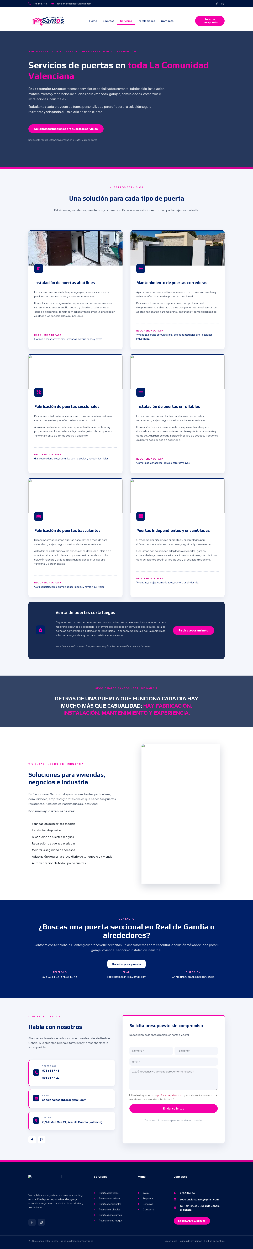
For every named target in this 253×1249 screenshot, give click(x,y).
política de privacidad (170, 1095)
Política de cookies (214, 1241)
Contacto (167, 20)
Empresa (108, 20)
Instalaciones (146, 20)
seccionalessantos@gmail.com (64, 1100)
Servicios (126, 20)
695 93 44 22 (51, 1077)
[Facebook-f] (217, 4)
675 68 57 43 (50, 1070)
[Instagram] (222, 4)
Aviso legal (171, 1241)
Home (93, 20)
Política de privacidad (190, 1241)
